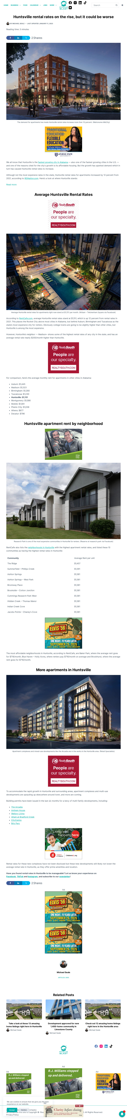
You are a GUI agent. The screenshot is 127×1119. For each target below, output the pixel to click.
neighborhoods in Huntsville (41, 547)
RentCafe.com (25, 318)
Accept (12, 1110)
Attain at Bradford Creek (22, 817)
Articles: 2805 (63, 977)
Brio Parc (15, 823)
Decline (24, 1110)
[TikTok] (85, 2)
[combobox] (103, 5)
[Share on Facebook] (10, 38)
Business (14, 5)
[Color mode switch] (122, 5)
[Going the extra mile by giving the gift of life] (63, 444)
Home (6, 5)
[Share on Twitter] (26, 38)
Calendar (34, 5)
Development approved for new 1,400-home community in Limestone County (63, 1026)
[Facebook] (70, 2)
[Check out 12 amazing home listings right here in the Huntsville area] (103, 1009)
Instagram (33, 876)
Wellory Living (17, 813)
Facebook (11, 876)
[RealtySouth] (63, 215)
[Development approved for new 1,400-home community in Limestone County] (63, 1009)
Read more (16, 184)
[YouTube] (70, 7)
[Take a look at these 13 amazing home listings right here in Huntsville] (24, 1009)
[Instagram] (75, 2)
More (52, 5)
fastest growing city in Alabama (53, 162)
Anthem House (18, 810)
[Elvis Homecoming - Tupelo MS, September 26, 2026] (63, 633)
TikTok (20, 876)
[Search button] (116, 5)
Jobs (45, 5)
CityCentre (16, 820)
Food (25, 5)
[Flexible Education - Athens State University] (63, 142)
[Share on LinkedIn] (18, 38)
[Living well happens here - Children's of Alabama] (63, 843)
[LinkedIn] (80, 2)
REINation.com (31, 178)
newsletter (64, 876)
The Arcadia (17, 807)
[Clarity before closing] (63, 1110)
